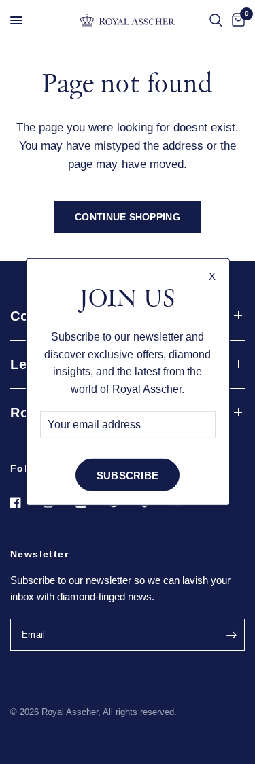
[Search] (216, 20)
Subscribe (128, 475)
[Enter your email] (231, 635)
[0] (236, 20)
